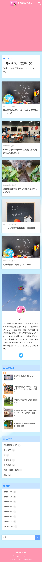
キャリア (9, 450)
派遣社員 (9, 460)
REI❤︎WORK (24, 3)
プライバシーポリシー (20, 556)
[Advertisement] (21, 29)
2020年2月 (9, 517)
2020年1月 (9, 522)
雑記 (7, 475)
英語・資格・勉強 (12, 470)
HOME (22, 552)
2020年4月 (9, 507)
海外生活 (9, 465)
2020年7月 (10, 492)
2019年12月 (10, 527)
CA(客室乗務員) (12, 445)
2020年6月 (10, 497)
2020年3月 (9, 512)
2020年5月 (10, 502)
